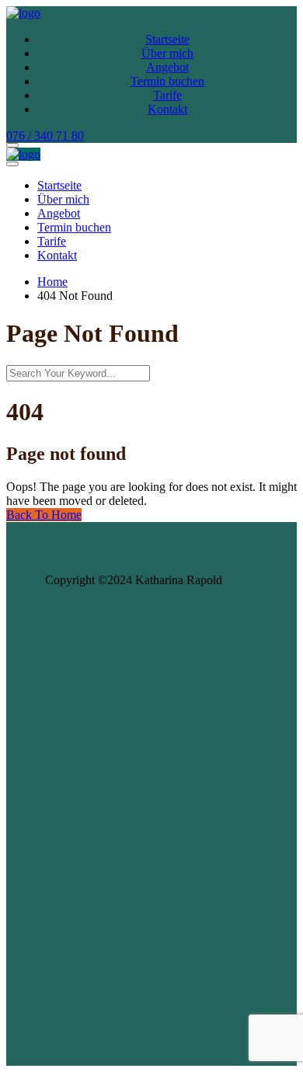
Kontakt (167, 109)
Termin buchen (167, 81)
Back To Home (44, 514)
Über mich (167, 53)
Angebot (167, 67)
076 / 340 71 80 (45, 135)
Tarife (167, 95)
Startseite (167, 39)
